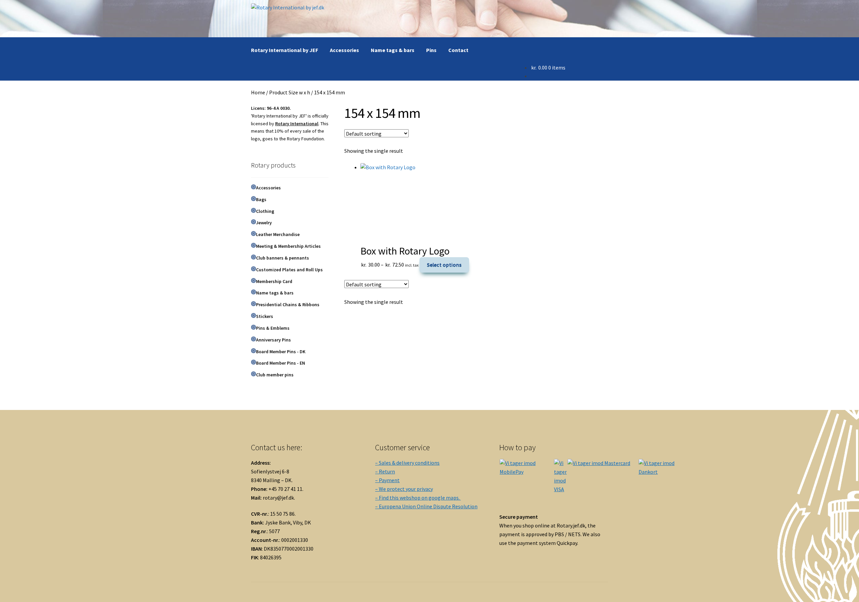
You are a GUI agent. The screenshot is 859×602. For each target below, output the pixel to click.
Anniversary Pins (273, 340)
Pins (431, 50)
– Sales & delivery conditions (407, 462)
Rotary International (296, 124)
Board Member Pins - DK (280, 352)
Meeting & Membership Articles (288, 246)
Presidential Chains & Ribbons (287, 305)
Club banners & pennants (282, 258)
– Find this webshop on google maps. (418, 497)
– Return (385, 471)
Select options (444, 264)
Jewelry (264, 223)
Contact (458, 50)
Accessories (344, 50)
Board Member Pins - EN (280, 363)
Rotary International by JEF (284, 50)
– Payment (387, 480)
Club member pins (275, 375)
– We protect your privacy (404, 488)
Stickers (264, 316)
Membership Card (274, 281)
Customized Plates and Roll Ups (289, 270)
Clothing (265, 211)
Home (258, 92)
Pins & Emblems (273, 328)
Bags (261, 199)
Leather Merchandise (278, 234)
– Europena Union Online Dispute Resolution (426, 506)
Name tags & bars (392, 50)
